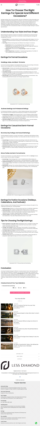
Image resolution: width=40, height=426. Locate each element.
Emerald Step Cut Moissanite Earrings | (8, 412)
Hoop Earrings (22, 48)
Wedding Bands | (4, 397)
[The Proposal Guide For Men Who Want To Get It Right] (7, 314)
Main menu (20, 356)
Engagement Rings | (9, 389)
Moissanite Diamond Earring (8, 285)
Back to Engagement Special (20, 292)
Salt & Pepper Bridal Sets (18, 398)
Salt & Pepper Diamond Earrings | (20, 397)
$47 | (2, 402)
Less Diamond (20, 273)
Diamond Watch (15, 419)
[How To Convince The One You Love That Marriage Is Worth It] (7, 306)
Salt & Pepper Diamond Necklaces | (7, 398)
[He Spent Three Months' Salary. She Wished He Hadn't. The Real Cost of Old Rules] (7, 346)
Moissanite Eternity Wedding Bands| (10, 407)
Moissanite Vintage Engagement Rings (20, 389)
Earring (32, 155)
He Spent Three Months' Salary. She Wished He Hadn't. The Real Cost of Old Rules (26, 345)
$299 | (6, 402)
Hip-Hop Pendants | (8, 419)
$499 (11, 402)
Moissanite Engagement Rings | (15, 387)
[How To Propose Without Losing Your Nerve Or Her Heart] (7, 322)
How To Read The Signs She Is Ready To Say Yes (26, 336)
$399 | (9, 402)
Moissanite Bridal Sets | (5, 387)
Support (19, 359)
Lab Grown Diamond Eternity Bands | (7, 406)
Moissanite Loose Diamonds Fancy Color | (8, 423)
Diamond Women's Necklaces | (6, 417)
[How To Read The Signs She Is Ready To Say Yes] (7, 338)
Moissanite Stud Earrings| (19, 412)
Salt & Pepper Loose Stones (21, 423)
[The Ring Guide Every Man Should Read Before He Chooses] (7, 330)
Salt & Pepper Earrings (8, 413)
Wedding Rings (11, 393)
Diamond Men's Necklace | (17, 417)
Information (19, 353)
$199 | (4, 402)
